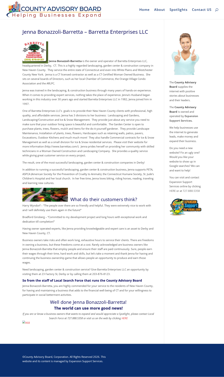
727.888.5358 (191, 191)
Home (144, 10)
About (159, 10)
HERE (125, 318)
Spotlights (178, 10)
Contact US (201, 10)
